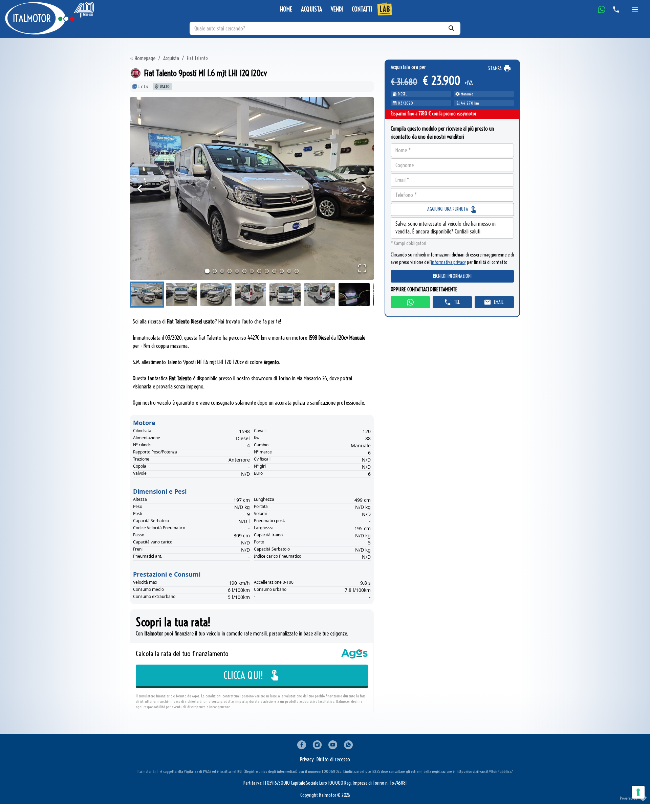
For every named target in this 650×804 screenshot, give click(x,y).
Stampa (495, 68)
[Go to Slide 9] (267, 271)
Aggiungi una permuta (448, 209)
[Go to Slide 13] (297, 271)
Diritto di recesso (333, 759)
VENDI (337, 9)
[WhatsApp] (601, 9)
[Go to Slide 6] (244, 271)
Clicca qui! (243, 675)
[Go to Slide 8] (259, 271)
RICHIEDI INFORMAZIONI (452, 276)
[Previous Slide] (140, 188)
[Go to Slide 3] (222, 271)
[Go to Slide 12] (289, 271)
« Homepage (142, 58)
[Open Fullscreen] (362, 268)
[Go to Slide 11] (282, 271)
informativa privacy (448, 262)
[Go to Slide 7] (252, 271)
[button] (252, 188)
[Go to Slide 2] (215, 271)
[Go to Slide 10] (274, 271)
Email (498, 302)
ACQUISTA (311, 9)
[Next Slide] (364, 188)
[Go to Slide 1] (207, 271)
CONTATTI (362, 9)
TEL (457, 302)
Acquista (171, 58)
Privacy (307, 759)
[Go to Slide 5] (237, 271)
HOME (286, 9)
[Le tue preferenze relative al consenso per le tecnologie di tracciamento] (638, 792)
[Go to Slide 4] (230, 271)
